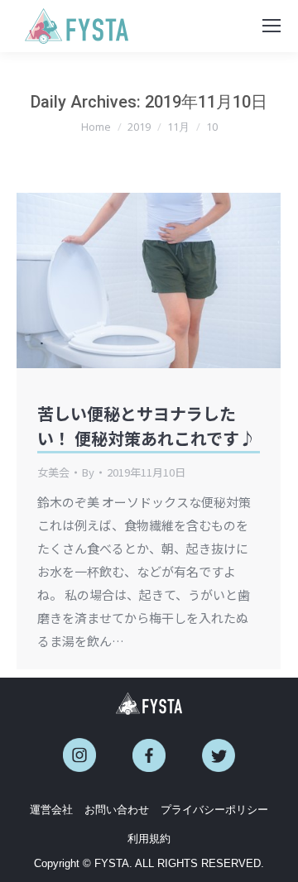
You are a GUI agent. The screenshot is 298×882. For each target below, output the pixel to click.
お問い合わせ (116, 809)
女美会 (53, 472)
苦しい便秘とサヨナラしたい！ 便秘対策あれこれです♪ (146, 425)
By (88, 472)
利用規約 (149, 838)
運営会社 (51, 809)
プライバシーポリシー (214, 809)
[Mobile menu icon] (271, 26)
